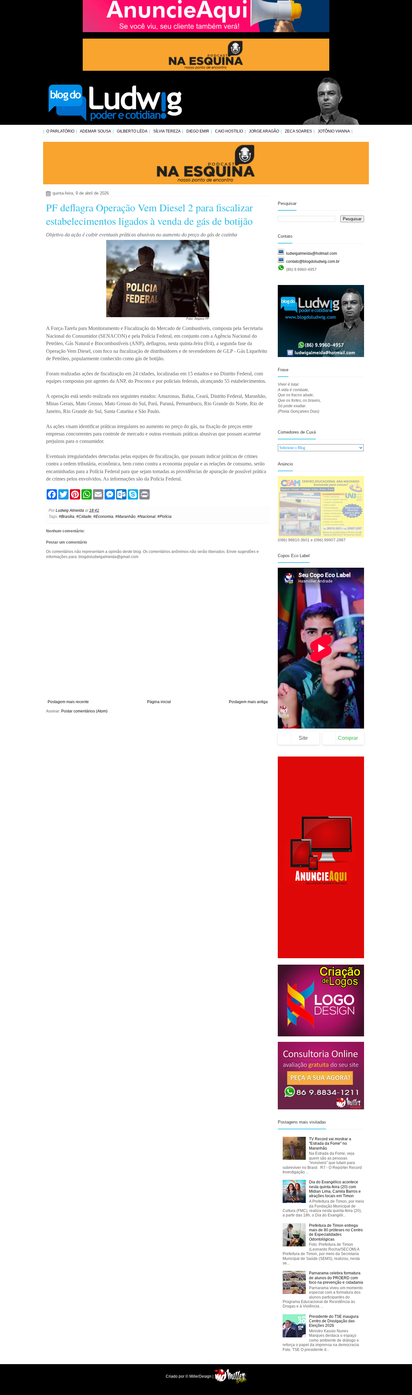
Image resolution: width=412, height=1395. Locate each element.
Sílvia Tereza (167, 131)
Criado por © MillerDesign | (190, 1376)
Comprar (348, 738)
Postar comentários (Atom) (84, 711)
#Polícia (164, 516)
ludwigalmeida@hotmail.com (311, 253)
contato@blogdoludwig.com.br (313, 261)
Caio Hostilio (229, 131)
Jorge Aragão (264, 131)
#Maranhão (125, 516)
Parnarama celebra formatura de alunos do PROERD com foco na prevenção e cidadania (336, 1278)
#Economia (103, 516)
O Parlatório (60, 131)
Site (303, 738)
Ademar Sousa (95, 131)
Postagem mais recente (68, 702)
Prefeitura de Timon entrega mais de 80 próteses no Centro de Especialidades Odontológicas (336, 1232)
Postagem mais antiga (248, 702)
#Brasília (66, 516)
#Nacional (146, 516)
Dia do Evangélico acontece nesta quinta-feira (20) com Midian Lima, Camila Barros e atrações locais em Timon (335, 1189)
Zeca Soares (298, 131)
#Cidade (83, 516)
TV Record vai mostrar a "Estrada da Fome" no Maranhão (330, 1144)
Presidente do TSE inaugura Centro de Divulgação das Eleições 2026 (334, 1321)
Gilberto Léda (132, 131)
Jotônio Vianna (334, 131)
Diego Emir (197, 131)
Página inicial (159, 702)
